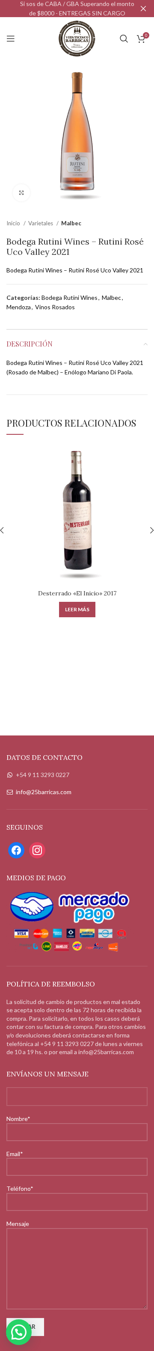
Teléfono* (19, 1188)
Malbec (71, 223)
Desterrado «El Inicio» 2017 (77, 593)
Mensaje (17, 1223)
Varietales (41, 223)
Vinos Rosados (55, 307)
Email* (14, 1153)
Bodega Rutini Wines (69, 297)
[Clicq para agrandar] (21, 192)
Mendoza (18, 307)
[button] (19, 1332)
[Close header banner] (143, 8)
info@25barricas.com (43, 791)
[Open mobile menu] (10, 38)
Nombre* (18, 1118)
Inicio (13, 223)
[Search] (124, 38)
